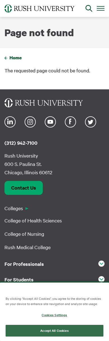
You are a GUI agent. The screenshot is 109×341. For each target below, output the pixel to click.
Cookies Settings (54, 315)
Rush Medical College (27, 247)
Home (16, 58)
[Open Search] (89, 8)
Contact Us (23, 187)
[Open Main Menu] (101, 8)
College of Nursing (24, 233)
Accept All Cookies (54, 330)
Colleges (13, 208)
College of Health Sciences (33, 220)
